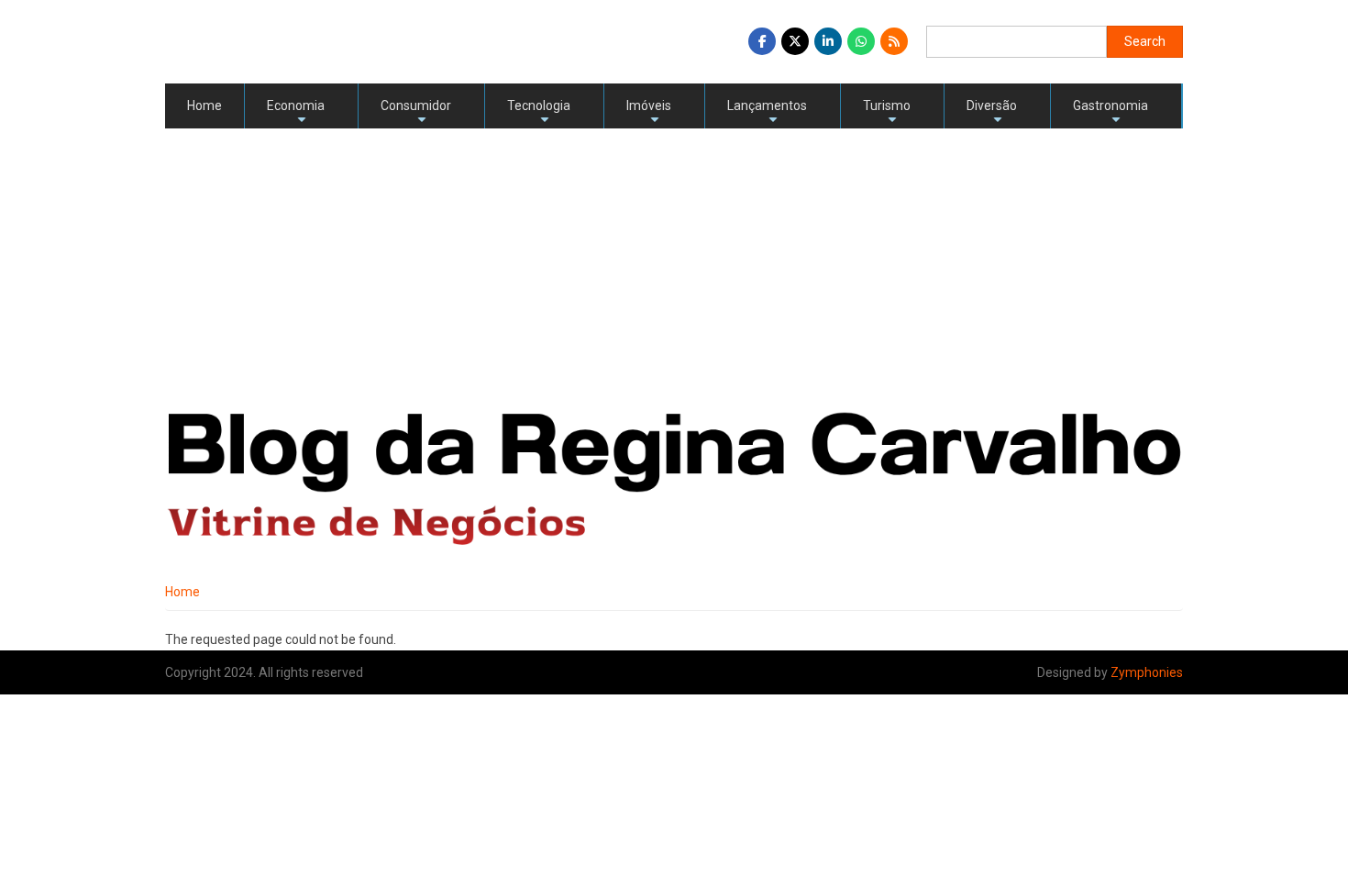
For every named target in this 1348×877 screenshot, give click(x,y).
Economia (296, 113)
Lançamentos (767, 113)
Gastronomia (1110, 113)
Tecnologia (538, 113)
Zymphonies (1146, 672)
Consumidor (416, 113)
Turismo (887, 113)
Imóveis (648, 113)
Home (204, 105)
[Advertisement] (674, 266)
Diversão (992, 113)
